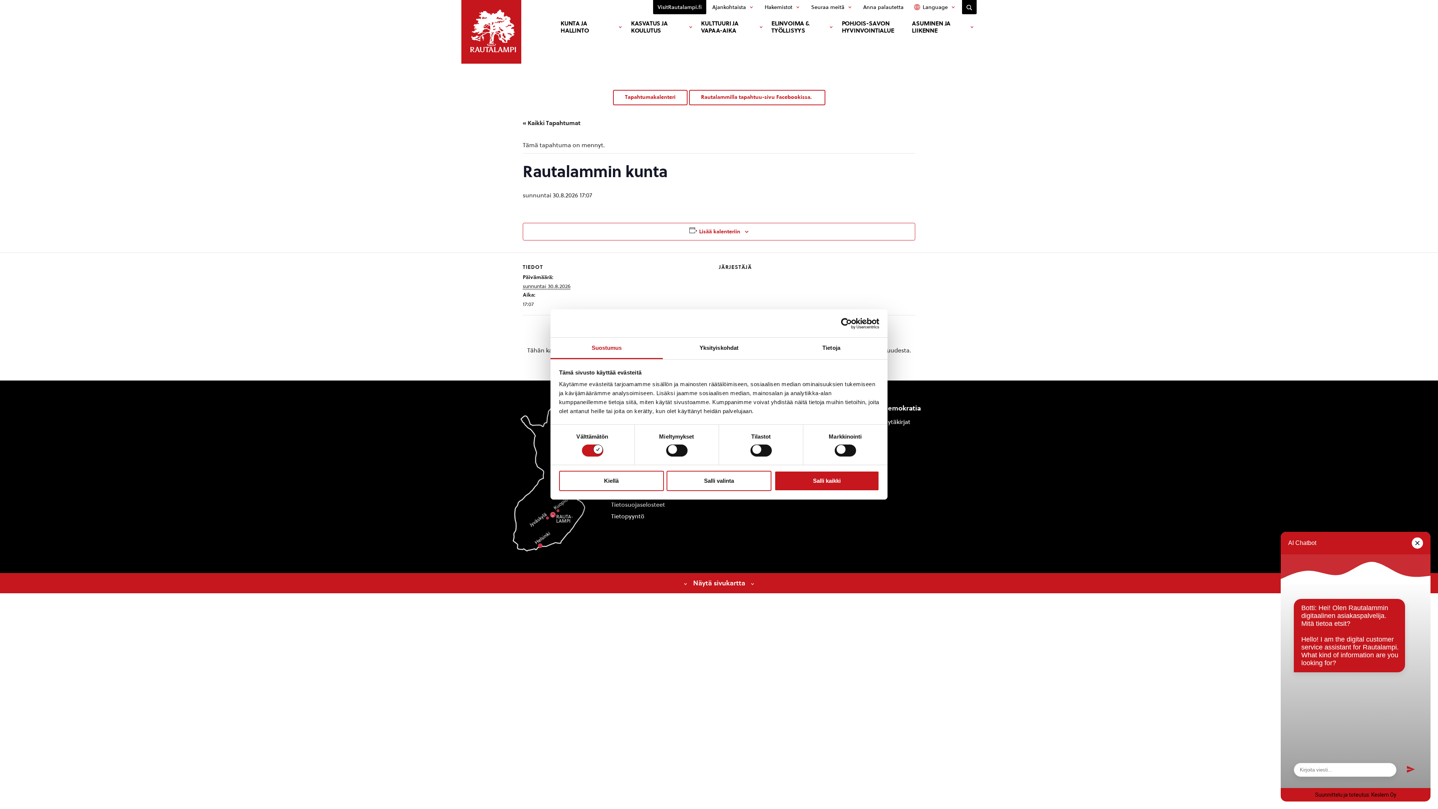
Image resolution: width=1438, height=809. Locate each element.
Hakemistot (778, 7)
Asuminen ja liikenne (931, 27)
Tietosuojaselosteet (638, 504)
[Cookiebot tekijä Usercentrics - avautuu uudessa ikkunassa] (846, 323)
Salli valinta (719, 481)
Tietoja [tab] (831, 348)
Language (935, 7)
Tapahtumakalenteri (650, 97)
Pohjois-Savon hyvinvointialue (868, 27)
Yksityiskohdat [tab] (719, 348)
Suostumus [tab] (607, 348)
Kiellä (611, 481)
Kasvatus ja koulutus (649, 27)
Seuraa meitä (827, 7)
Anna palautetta (883, 7)
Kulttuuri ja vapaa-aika (719, 27)
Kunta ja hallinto (575, 27)
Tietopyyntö (627, 516)
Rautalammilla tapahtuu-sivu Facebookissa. (757, 97)
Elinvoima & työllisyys (790, 27)
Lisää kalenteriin (719, 231)
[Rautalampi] (491, 32)
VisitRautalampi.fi (680, 7)
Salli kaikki (827, 481)
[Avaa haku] (969, 7)
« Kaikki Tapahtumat (551, 123)
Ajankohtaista (729, 7)
